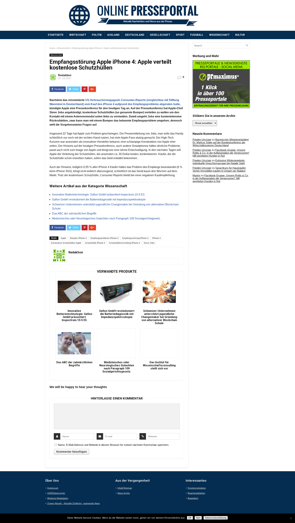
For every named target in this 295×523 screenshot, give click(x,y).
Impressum (52, 488)
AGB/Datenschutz (56, 493)
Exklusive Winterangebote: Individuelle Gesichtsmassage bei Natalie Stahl (219, 162)
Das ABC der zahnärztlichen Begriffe (74, 213)
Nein (198, 518)
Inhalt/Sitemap (124, 488)
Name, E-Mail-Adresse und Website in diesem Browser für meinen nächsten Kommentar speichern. (113, 444)
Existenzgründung (197, 488)
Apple (63, 238)
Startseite (56, 34)
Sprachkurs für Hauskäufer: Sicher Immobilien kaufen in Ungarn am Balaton (219, 169)
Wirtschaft (77, 34)
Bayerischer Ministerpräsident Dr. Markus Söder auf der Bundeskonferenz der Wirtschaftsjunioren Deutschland (221, 142)
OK (190, 518)
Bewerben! (193, 498)
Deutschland (134, 34)
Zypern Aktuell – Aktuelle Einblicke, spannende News (73, 503)
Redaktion (64, 75)
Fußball (196, 34)
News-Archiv (123, 493)
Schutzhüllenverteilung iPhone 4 (124, 243)
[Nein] (290, 518)
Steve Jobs (149, 243)
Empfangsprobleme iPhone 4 (104, 238)
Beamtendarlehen (196, 493)
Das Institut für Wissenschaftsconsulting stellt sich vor (159, 365)
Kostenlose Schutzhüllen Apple (66, 243)
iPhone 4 (156, 238)
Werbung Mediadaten (57, 498)
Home (52, 48)
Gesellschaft (160, 34)
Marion (196, 175)
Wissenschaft (219, 34)
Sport (180, 34)
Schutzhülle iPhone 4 (95, 243)
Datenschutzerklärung (215, 518)
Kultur (240, 34)
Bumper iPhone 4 (78, 238)
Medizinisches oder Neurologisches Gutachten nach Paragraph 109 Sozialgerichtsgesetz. (106, 218)
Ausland (113, 34)
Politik (97, 34)
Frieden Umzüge (202, 139)
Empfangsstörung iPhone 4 (135, 238)
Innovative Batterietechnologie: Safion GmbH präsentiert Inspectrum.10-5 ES (98, 194)
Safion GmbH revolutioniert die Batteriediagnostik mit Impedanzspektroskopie (99, 199)
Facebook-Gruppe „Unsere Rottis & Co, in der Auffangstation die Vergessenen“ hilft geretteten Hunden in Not (221, 152)
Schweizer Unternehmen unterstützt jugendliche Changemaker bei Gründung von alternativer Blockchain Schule (159, 317)
